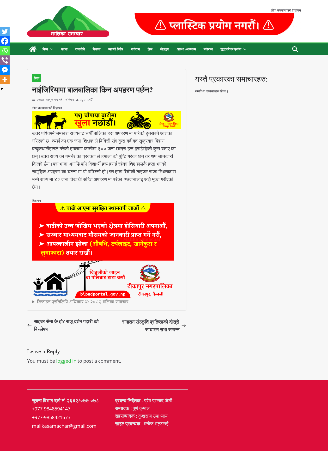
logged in (66, 361)
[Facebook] (5, 41)
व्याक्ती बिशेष (115, 49)
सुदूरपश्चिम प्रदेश (230, 49)
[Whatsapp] (5, 50)
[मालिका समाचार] (33, 49)
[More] (5, 79)
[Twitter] (5, 31)
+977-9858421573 (51, 417)
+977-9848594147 (51, 408)
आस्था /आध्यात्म (186, 49)
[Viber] (5, 60)
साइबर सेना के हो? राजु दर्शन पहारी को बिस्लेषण (66, 325)
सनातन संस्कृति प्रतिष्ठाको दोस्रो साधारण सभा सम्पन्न (150, 326)
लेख (150, 49)
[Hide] (2, 89)
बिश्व (45, 49)
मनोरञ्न (135, 49)
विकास (96, 49)
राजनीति (80, 49)
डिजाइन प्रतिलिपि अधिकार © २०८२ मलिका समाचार (82, 301)
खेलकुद (164, 49)
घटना (64, 49)
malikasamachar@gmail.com (64, 426)
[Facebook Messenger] (5, 70)
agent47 (86, 99)
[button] (50, 49)
